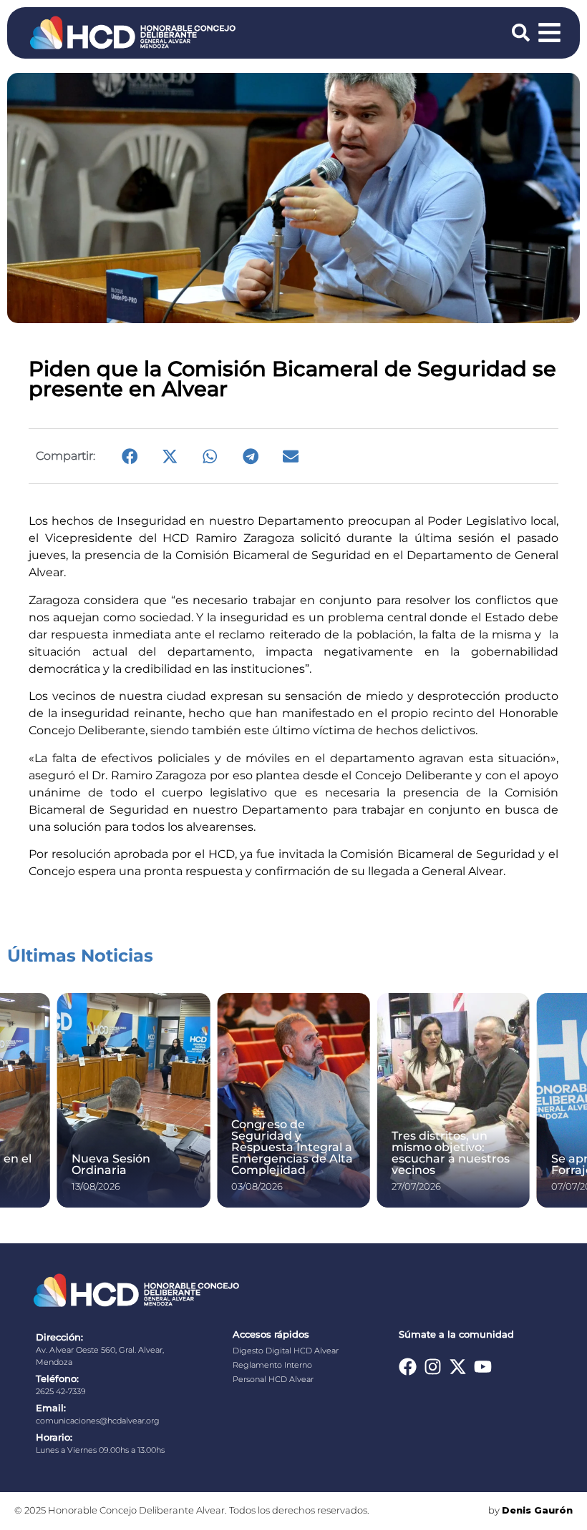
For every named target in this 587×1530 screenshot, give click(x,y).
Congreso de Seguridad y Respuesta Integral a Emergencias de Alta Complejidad (292, 1147)
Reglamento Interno (272, 1365)
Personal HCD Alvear (273, 1379)
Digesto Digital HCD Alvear (286, 1351)
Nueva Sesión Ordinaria (111, 1164)
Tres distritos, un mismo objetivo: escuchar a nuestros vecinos (451, 1153)
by (530, 1510)
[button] (130, 456)
